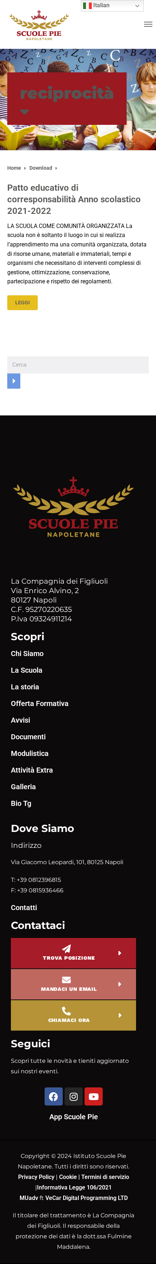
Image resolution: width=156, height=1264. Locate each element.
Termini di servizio (105, 1177)
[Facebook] (54, 1096)
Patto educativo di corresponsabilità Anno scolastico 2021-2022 (74, 199)
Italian (101, 5)
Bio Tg (21, 803)
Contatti (24, 907)
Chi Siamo (27, 653)
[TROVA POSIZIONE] (66, 948)
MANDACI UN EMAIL (69, 989)
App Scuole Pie (73, 1116)
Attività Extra (32, 770)
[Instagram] (74, 1096)
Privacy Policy (37, 1177)
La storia (25, 686)
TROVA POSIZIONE (69, 958)
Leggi (22, 302)
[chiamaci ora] (66, 1011)
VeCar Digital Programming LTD (86, 1198)
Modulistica (30, 753)
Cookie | (70, 1177)
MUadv (30, 1198)
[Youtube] (94, 1096)
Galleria (23, 786)
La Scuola (26, 670)
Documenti (28, 736)
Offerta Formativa (40, 703)
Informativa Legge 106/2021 (74, 1187)
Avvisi (20, 720)
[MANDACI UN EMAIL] (66, 980)
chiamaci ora (69, 1020)
